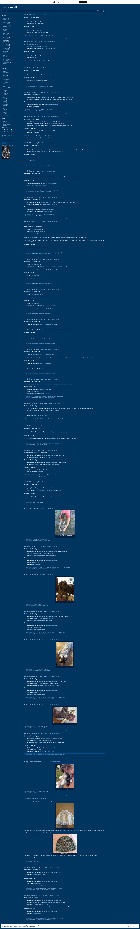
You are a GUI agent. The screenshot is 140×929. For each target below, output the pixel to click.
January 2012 (5, 44)
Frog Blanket (34, 23)
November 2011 (6, 47)
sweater (51, 86)
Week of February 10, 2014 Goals (35, 92)
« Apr (3, 137)
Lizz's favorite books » (19, 160)
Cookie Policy (32, 926)
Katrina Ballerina (41, 32)
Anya (4, 71)
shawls (44, 86)
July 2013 (5, 29)
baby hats (32, 861)
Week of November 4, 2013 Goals (35, 426)
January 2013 (5, 37)
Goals (47, 60)
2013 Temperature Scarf (46, 202)
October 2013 (5, 25)
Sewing (4, 105)
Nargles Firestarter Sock (46, 211)
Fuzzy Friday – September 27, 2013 (35, 639)
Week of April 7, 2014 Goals (33, 41)
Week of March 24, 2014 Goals (34, 68)
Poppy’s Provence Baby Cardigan (37, 555)
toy (39, 502)
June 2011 (5, 52)
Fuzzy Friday (41, 539)
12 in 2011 (5, 69)
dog (31, 540)
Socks (50, 35)
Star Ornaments (35, 229)
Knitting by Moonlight (9, 7)
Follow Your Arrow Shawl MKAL (52, 73)
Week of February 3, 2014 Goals (34, 116)
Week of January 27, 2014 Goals (35, 143)
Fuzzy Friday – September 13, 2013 (35, 762)
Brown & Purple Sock (45, 21)
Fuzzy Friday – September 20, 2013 (35, 704)
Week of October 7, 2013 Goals (34, 546)
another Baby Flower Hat (34, 830)
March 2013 (5, 34)
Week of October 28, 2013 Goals (35, 450)
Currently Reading (7, 145)
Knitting (47, 35)
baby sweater (38, 62)
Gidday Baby (40, 30)
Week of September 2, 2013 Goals (35, 895)
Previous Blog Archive (29, 11)
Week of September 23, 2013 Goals (35, 676)
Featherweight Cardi (36, 874)
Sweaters (54, 35)
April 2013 (5, 33)
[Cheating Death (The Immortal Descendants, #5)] (6, 158)
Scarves (47, 214)
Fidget (41, 669)
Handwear (5, 90)
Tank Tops (5, 112)
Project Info (39, 11)
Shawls (44, 85)
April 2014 (5, 16)
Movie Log (20, 11)
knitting (42, 62)
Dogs (4, 83)
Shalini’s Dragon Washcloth (36, 488)
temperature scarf (56, 215)
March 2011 (5, 56)
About (8, 11)
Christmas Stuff (42, 252)
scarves (45, 215)
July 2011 (5, 51)
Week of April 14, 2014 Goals (33, 15)
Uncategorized (6, 115)
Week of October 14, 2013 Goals (35, 482)
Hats (46, 860)
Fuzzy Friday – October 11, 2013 (34, 508)
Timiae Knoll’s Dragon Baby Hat (51, 855)
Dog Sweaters (5, 82)
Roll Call (4, 102)
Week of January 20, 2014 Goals (35, 171)
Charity (4, 76)
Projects (4, 100)
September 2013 (6, 26)
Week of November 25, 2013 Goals (35, 349)
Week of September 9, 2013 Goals (35, 867)
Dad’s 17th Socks (34, 235)
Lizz (35, 35)
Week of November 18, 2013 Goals (35, 379)
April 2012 (5, 40)
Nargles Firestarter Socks (46, 178)
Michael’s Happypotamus (35, 233)
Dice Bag (35, 125)
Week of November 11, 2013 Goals (35, 403)
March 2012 (5, 41)
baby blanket (32, 62)
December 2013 (6, 22)
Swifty (76, 240)
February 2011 (6, 58)
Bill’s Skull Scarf (40, 553)
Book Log (14, 11)
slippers (49, 343)
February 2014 (6, 19)
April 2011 (5, 55)
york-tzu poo (45, 605)
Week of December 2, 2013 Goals (35, 319)
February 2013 (6, 36)
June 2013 (5, 30)
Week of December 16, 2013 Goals (35, 259)
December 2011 (6, 45)
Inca (46, 539)
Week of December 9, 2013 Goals (35, 289)
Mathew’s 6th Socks (34, 231)
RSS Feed (99, 11)
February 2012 (6, 42)
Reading (4, 101)
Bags (40, 135)
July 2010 (5, 64)
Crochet (43, 135)
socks (46, 62)
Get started (83, 2)
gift (35, 861)
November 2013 (6, 23)
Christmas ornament (34, 253)
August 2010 (5, 63)
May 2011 (5, 53)
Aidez (33, 74)
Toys (70, 252)
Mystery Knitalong (39, 86)
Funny (4, 86)
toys (59, 253)
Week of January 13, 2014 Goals (35, 197)
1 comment (50, 508)
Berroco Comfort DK (63, 830)
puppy (49, 540)
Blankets (44, 35)
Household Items (55, 252)
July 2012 (5, 38)
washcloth (42, 502)
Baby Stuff (40, 35)
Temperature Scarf (51, 906)
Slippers (57, 341)
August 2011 (5, 49)
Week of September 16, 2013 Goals (35, 733)
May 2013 (5, 31)
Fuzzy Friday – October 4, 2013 (34, 574)
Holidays (4, 93)
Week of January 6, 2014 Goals (34, 221)
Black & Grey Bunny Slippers (44, 324)
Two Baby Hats (29, 798)
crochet (33, 137)
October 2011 (5, 48)
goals (31, 110)
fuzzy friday (34, 540)
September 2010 (6, 62)
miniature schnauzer (43, 540)
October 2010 (5, 60)
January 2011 (5, 59)
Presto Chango (33, 410)
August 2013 (5, 27)
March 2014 (5, 18)
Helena (34, 20)
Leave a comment (50, 15)
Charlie (40, 604)
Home (4, 11)
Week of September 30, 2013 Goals (35, 611)
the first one (76, 830)
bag (31, 137)
